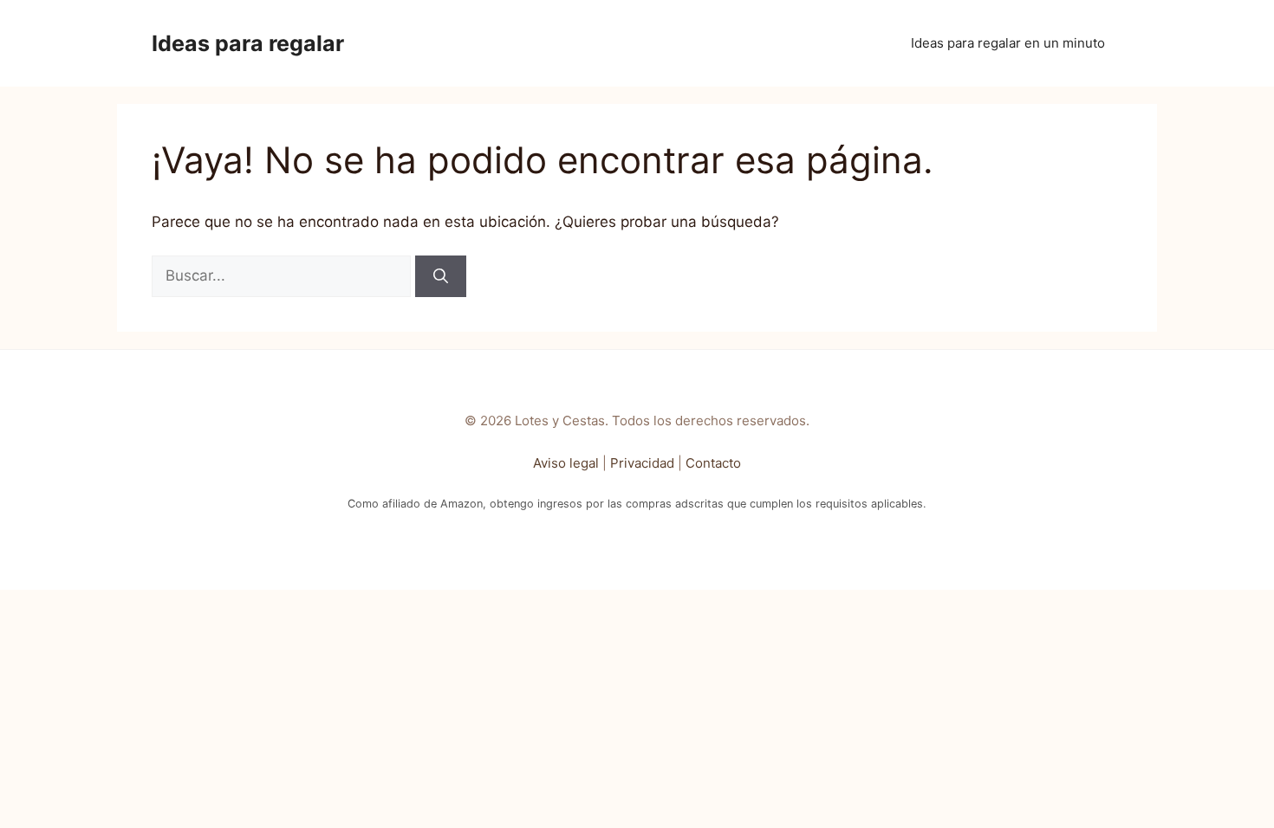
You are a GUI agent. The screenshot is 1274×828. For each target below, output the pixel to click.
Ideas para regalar (248, 43)
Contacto (713, 463)
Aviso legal (566, 463)
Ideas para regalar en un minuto (1008, 43)
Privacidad (642, 463)
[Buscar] (440, 276)
